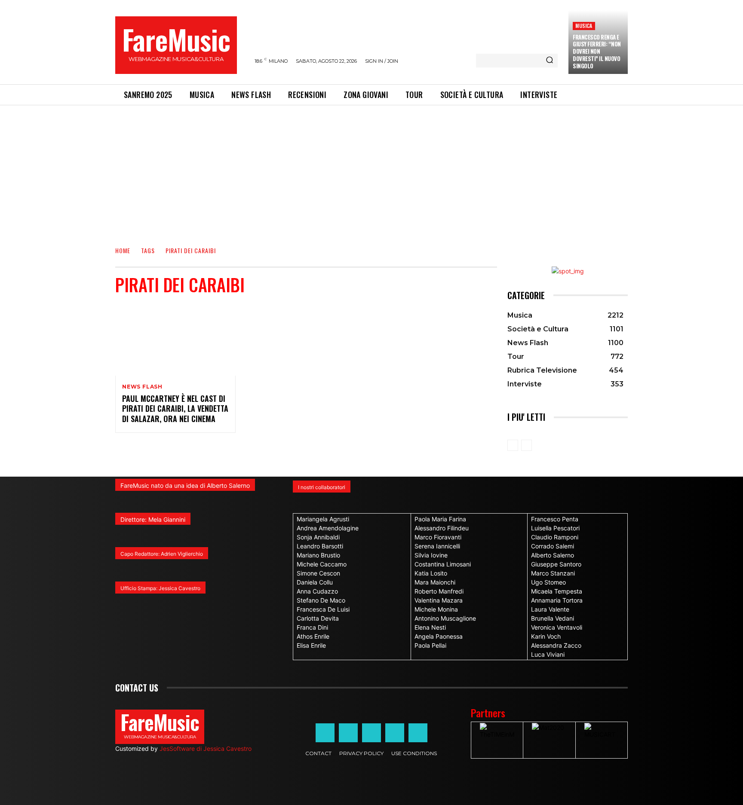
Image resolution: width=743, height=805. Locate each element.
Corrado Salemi (552, 546)
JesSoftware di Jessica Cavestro (206, 748)
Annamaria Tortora (557, 600)
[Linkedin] (371, 732)
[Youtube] (417, 732)
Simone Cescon (318, 573)
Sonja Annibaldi (318, 537)
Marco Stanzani (553, 573)
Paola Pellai (430, 645)
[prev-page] (512, 445)
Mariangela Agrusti (323, 519)
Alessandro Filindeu (441, 528)
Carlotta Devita (318, 618)
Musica (583, 25)
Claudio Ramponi (554, 537)
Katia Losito (430, 573)
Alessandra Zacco (556, 645)
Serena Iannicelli (437, 546)
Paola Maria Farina (440, 519)
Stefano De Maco (321, 600)
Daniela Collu (315, 582)
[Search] (549, 60)
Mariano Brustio (318, 555)
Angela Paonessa (438, 636)
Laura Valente (550, 609)
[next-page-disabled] (526, 445)
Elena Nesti (430, 627)
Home (122, 250)
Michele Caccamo (322, 564)
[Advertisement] (371, 170)
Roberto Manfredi (439, 591)
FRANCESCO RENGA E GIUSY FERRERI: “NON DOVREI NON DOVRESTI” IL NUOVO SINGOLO (597, 51)
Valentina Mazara (438, 600)
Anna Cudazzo (317, 591)
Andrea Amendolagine (328, 528)
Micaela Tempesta (556, 591)
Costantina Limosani (442, 564)
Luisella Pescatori (555, 528)
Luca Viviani (548, 654)
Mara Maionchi (434, 582)
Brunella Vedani (552, 618)
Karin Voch (546, 636)
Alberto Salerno (552, 555)
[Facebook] (325, 732)
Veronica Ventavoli (556, 627)
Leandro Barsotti (320, 546)
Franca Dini (312, 627)
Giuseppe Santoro (556, 564)
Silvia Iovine (431, 555)
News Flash (142, 386)
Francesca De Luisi (323, 609)
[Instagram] (348, 732)
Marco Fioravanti (437, 537)
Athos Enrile (313, 636)
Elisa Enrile (311, 645)
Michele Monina (436, 609)
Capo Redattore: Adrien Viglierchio (161, 554)
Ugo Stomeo (548, 582)
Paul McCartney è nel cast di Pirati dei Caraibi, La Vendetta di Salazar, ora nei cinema (175, 408)
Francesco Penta (554, 519)
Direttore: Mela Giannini (152, 519)
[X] (394, 732)
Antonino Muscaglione (445, 618)
